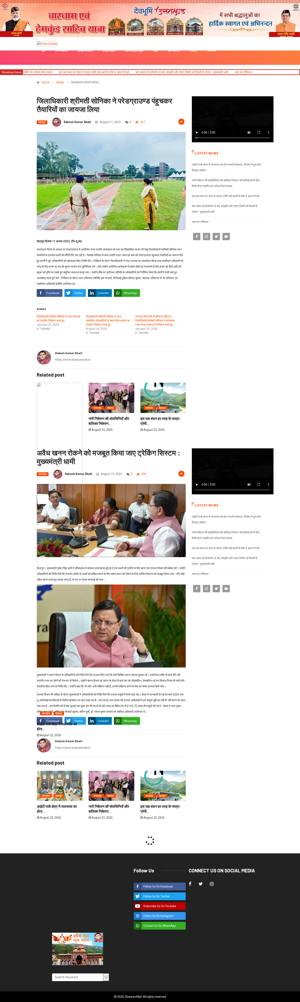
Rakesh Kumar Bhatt (77, 122)
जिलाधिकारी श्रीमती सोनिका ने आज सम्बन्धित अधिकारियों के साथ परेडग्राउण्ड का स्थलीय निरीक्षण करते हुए (108, 320)
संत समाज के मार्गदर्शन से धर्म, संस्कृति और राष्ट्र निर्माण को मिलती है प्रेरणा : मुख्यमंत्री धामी (121, 72)
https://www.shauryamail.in (72, 359)
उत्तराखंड (46, 713)
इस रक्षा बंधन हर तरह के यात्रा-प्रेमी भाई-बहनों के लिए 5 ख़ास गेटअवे (226, 196)
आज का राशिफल (182, 72)
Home (46, 82)
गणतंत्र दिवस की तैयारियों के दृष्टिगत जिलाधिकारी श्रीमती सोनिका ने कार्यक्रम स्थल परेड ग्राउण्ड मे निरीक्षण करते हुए (155, 320)
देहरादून (60, 82)
